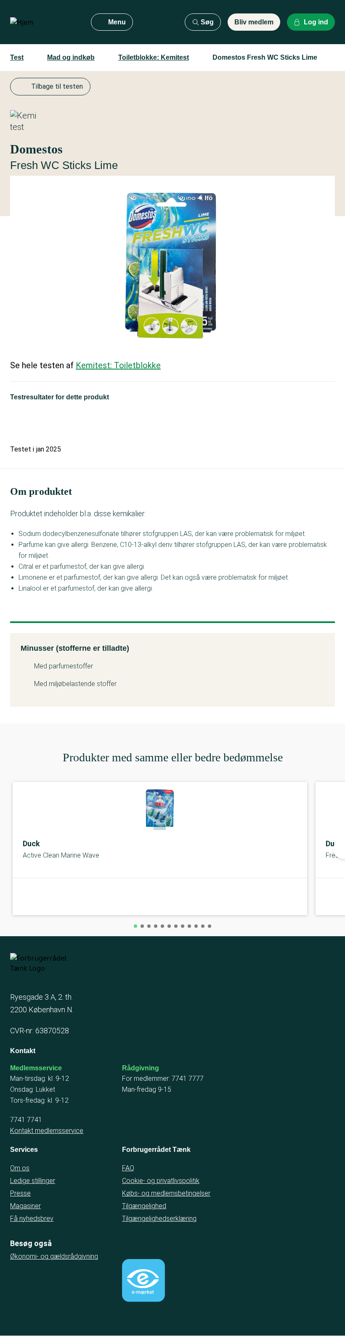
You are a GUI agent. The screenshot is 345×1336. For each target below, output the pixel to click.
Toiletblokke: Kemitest (153, 57)
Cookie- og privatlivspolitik (160, 1181)
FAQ (128, 1168)
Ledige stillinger (32, 1181)
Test (17, 57)
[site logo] (43, 22)
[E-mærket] (143, 1280)
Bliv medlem (253, 22)
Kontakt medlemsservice (46, 1131)
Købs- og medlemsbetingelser (166, 1193)
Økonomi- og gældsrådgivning (54, 1256)
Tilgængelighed (144, 1206)
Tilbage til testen (57, 86)
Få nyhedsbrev (31, 1218)
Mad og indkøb (71, 57)
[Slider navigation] (135, 926)
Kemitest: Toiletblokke (118, 365)
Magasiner (25, 1206)
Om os (19, 1168)
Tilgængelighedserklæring (159, 1218)
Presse (20, 1193)
